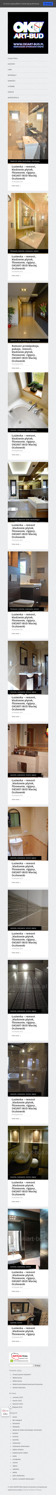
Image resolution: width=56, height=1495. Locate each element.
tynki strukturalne (19, 1476)
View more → (16, 186)
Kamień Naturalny (19, 1388)
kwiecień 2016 (18, 1404)
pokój (15, 1456)
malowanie (29, 251)
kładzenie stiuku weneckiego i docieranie (25, 161)
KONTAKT (11, 64)
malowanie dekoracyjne (21, 1446)
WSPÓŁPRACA (13, 98)
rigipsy (34, 692)
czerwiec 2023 (18, 1397)
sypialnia (16, 1469)
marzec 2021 (17, 1401)
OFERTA (11, 92)
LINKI (10, 70)
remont (36, 609)
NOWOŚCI (11, 81)
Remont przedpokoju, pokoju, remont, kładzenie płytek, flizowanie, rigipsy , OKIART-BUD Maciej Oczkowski (25, 353)
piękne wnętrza (31, 430)
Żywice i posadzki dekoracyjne (23, 1479)
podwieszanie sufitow (20, 1453)
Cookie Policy (13, 58)
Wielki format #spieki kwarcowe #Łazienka (28, 1384)
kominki (15, 1433)
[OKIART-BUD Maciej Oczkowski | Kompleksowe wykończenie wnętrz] (28, 53)
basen (15, 1417)
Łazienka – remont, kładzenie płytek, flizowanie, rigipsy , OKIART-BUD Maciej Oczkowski (24, 172)
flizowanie (14, 251)
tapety (15, 1472)
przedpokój (17, 1459)
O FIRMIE (11, 86)
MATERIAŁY (12, 75)
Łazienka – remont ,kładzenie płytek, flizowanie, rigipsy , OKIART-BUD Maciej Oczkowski (24, 531)
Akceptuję (48, 4)
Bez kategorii (17, 1420)
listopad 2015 (17, 1407)
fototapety (16, 1427)
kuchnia (15, 1436)
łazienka (21, 251)
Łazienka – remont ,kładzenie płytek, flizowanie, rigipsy (23, 1331)
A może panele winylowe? (22, 1375)
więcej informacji (33, 4)
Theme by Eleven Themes (32, 1490)
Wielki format (17, 1378)
